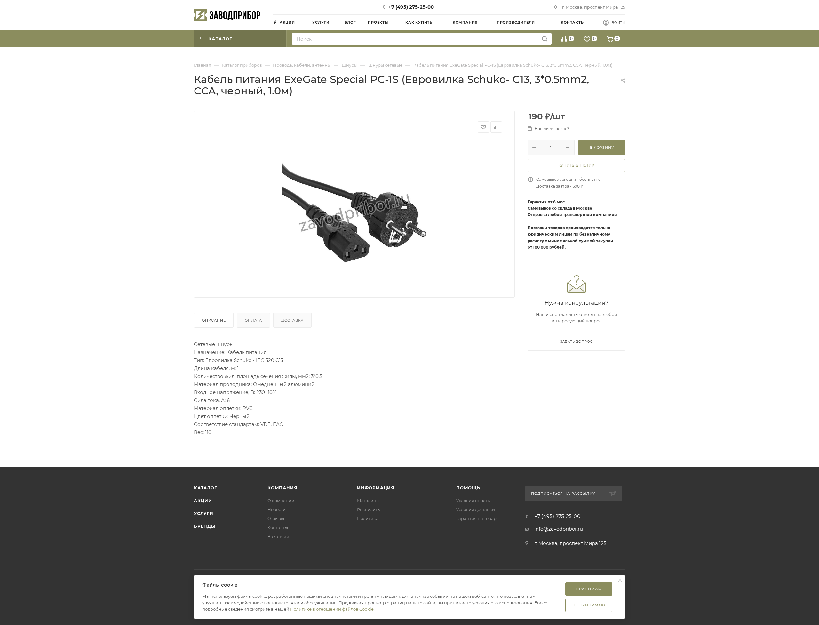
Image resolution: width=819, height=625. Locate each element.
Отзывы (275, 518)
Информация (375, 487)
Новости (276, 509)
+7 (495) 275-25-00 (411, 7)
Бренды (205, 526)
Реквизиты (369, 509)
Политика (367, 518)
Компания (282, 487)
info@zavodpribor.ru (558, 529)
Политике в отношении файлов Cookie (332, 609)
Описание (214, 320)
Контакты (277, 527)
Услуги (203, 513)
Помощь (468, 487)
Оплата (253, 320)
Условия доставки (475, 509)
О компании (280, 500)
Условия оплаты (473, 500)
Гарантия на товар (476, 518)
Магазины (368, 500)
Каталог (205, 487)
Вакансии (278, 536)
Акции (203, 500)
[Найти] (545, 39)
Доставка (292, 320)
